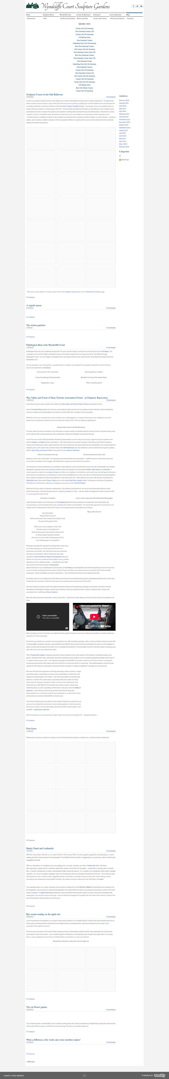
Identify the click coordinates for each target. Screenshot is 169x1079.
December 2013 (124, 119)
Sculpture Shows (48, 15)
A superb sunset (33, 305)
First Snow (31, 728)
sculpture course (70, 292)
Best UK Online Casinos (84, 88)
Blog (128, 15)
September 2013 (124, 128)
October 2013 (123, 125)
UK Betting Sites (84, 37)
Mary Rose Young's (75, 480)
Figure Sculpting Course (76, 106)
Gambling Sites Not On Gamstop (84, 43)
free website (18, 1076)
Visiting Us (96, 15)
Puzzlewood (54, 565)
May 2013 (122, 138)
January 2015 (123, 103)
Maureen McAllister (73, 450)
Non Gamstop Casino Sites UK (84, 52)
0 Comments (111, 97)
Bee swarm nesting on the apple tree (43, 914)
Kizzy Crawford (52, 592)
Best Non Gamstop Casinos (84, 46)
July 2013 (122, 133)
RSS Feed (125, 160)
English (34, 442)
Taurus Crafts (51, 480)
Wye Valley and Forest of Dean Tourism (75, 404)
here (101, 879)
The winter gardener (35, 325)
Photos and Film (82, 18)
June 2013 (122, 136)
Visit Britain (105, 351)
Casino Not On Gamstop (84, 91)
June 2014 (122, 106)
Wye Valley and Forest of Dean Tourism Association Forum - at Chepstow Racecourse (67, 397)
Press (45, 18)
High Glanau (96, 469)
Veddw (89, 469)
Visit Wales (68, 567)
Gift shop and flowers (117, 18)
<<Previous (30, 1061)
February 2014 (124, 114)
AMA (34, 644)
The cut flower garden (36, 1007)
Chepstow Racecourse (39, 409)
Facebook (47, 368)
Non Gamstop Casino (84, 61)
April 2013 (122, 141)
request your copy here (41, 709)
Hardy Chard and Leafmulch (40, 848)
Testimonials (31, 18)
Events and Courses (100, 18)
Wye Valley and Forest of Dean (42, 450)
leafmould (91, 866)
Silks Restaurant (68, 448)
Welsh (43, 442)
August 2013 (123, 130)
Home (28, 15)
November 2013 (124, 122)
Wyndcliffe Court (65, 15)
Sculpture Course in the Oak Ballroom (44, 94)
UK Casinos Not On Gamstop (84, 49)
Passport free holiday (38, 655)
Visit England (61, 502)
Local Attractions (115, 15)
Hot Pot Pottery (80, 483)
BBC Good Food (46, 893)
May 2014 (122, 109)
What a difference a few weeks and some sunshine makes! (53, 1039)
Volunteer (130, 18)
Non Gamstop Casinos (84, 40)
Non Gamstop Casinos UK (84, 31)
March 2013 (123, 144)
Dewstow (107, 469)
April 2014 (122, 111)
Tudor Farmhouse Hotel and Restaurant (47, 557)
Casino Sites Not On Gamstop (84, 82)
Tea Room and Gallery (67, 18)
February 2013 (124, 147)
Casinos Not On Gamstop (84, 28)
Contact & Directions (83, 15)
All (120, 156)
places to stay (53, 472)
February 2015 (124, 100)
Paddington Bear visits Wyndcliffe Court (45, 344)
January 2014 (123, 117)
